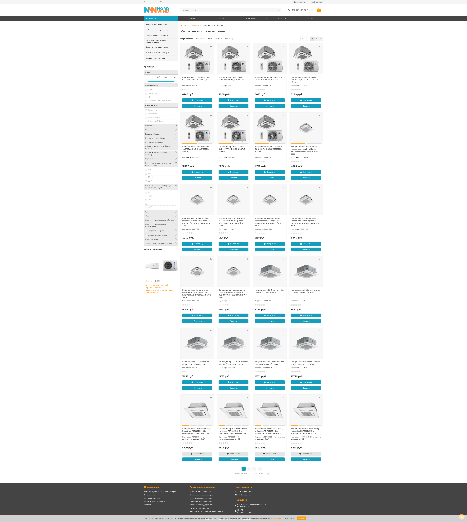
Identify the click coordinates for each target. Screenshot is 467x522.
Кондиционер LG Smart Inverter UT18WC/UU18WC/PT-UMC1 (269, 291)
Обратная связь (165, 2)
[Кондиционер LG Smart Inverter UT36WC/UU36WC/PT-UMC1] (233, 343)
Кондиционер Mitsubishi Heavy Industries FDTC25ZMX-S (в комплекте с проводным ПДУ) (196, 431)
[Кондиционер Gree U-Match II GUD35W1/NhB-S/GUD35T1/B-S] (197, 59)
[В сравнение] (211, 46)
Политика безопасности (154, 501)
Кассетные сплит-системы (157, 36)
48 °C (150, 200)
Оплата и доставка (151, 2)
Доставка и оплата (152, 498)
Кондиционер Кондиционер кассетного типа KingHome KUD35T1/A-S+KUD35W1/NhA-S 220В (304, 150)
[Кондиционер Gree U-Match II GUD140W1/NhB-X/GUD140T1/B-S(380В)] (233, 128)
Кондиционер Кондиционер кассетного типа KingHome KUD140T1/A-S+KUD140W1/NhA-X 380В (196, 293)
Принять (301, 518)
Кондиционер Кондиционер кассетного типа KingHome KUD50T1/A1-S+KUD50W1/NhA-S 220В (196, 222)
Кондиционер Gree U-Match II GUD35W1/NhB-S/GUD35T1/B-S (195, 78)
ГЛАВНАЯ (192, 18)
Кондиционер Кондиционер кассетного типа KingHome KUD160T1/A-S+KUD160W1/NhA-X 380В (233, 293)
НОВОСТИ (282, 18)
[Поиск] (278, 10)
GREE (150, 90)
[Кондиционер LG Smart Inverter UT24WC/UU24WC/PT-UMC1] (306, 272)
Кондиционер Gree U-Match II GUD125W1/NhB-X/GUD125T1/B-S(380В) (195, 149)
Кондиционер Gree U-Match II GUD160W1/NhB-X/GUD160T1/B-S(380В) (268, 149)
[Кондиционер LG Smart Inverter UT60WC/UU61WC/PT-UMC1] (306, 343)
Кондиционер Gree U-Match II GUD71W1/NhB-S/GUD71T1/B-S (268, 78)
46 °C (150, 196)
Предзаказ (152, 114)
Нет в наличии (154, 117)
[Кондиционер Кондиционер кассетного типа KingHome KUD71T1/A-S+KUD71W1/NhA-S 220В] (233, 200)
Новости (149, 281)
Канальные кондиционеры (157, 53)
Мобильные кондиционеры (158, 30)
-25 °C (150, 181)
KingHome (152, 93)
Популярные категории (202, 487)
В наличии (152, 110)
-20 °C (150, 177)
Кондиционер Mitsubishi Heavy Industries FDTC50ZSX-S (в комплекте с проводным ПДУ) (269, 431)
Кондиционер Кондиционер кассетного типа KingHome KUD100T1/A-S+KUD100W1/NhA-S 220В (269, 222)
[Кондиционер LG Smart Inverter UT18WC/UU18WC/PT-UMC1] (270, 272)
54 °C (150, 207)
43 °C (150, 192)
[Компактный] (321, 39)
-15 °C (150, 173)
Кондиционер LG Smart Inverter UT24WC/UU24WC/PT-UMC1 (305, 291)
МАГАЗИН (220, 18)
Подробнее (276, 518)
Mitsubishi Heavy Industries (159, 101)
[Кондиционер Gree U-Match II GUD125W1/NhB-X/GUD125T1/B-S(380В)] (197, 128)
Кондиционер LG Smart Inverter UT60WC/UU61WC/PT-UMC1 (305, 363)
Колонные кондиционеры (157, 47)
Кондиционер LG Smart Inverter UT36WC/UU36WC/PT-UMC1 (233, 363)
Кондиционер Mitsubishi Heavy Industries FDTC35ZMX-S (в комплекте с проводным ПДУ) (233, 431)
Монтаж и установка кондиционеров (160, 492)
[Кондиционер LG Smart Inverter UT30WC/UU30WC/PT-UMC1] (197, 343)
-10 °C (150, 170)
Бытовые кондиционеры (156, 24)
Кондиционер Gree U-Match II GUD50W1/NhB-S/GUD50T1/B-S (232, 78)
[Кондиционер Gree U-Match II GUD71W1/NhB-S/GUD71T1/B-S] (270, 59)
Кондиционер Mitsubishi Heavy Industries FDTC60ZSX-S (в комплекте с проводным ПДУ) (305, 431)
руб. (317, 2)
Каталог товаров (192, 25)
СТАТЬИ (309, 18)
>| (259, 469)
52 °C (150, 203)
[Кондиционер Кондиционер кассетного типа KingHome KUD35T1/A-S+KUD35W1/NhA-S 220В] (306, 128)
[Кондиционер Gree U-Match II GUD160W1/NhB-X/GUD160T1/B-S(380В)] (270, 128)
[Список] (316, 39)
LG (149, 97)
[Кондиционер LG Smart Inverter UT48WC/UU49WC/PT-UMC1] (270, 343)
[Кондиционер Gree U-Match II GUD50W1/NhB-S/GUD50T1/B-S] (233, 59)
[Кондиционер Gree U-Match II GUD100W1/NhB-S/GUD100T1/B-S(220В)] (306, 59)
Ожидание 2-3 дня (155, 121)
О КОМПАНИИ (250, 18)
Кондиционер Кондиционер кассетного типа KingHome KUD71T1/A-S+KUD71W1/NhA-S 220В (232, 222)
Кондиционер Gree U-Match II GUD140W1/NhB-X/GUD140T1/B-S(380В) (232, 149)
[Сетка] (312, 39)
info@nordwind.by (244, 495)
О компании (149, 495)
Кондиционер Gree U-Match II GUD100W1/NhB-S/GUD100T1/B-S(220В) (305, 79)
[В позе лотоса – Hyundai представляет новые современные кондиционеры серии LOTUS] (161, 265)
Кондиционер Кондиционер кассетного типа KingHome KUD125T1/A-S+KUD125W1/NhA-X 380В (305, 222)
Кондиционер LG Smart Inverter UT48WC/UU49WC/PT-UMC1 (269, 363)
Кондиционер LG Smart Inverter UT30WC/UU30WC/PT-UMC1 (196, 363)
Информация (151, 487)
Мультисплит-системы (155, 58)
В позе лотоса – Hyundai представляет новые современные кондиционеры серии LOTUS (159, 289)
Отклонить (289, 518)
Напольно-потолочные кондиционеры (156, 41)
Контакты (148, 505)
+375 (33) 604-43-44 (300, 10)
